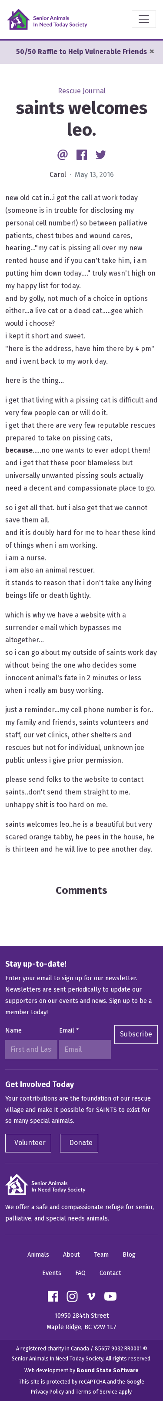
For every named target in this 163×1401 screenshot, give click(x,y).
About (71, 1254)
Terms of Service (96, 1391)
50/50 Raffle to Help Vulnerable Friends (81, 52)
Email (69, 1030)
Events (51, 1273)
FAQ (80, 1273)
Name (13, 1030)
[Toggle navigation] (144, 19)
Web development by (81, 1370)
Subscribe (136, 1034)
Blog (129, 1254)
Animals (38, 1254)
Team (101, 1254)
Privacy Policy (47, 1391)
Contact (110, 1273)
